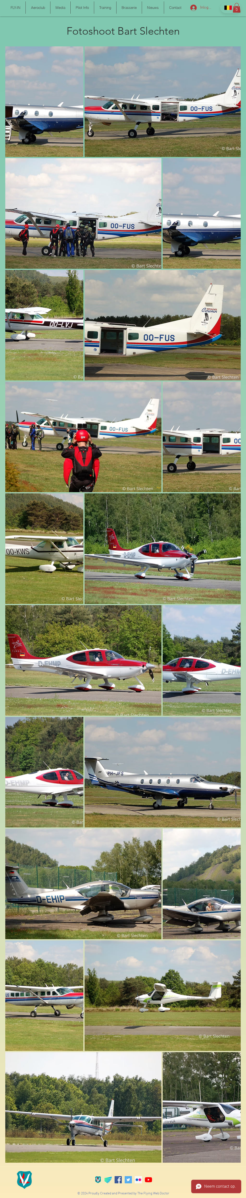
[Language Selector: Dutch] (230, 7)
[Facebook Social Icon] (118, 1179)
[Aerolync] (108, 1179)
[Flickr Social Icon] (138, 1179)
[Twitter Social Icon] (128, 1179)
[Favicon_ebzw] (98, 1179)
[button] (15, 7)
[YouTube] (148, 1179)
